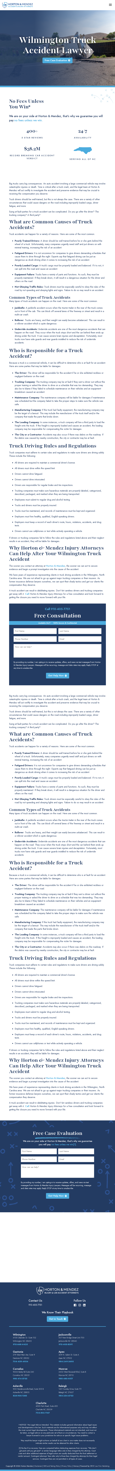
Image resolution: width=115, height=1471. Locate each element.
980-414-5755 (20, 1378)
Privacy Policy (67, 1466)
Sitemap (76, 1466)
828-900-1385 (20, 1395)
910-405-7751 (60, 609)
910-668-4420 (20, 1344)
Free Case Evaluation (56, 60)
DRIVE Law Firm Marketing (99, 1466)
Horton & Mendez (55, 566)
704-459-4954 (20, 1361)
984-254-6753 (66, 1395)
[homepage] (17, 4)
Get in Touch (56, 1319)
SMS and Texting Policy (51, 1466)
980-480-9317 (66, 1378)
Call (27, 594)
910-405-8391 (66, 1344)
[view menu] (110, 5)
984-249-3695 (66, 1361)
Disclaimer (38, 1466)
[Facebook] (75, 1305)
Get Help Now (56, 675)
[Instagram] (79, 1305)
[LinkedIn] (84, 1305)
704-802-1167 (43, 1412)
